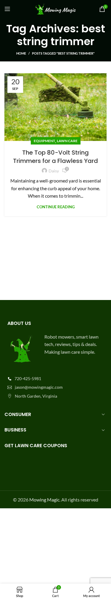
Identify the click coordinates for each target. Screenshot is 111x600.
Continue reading (56, 207)
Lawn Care (67, 141)
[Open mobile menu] (7, 9)
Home (21, 53)
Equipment (44, 141)
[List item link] (55, 378)
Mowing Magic (44, 499)
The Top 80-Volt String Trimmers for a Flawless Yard (55, 156)
